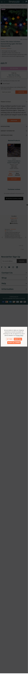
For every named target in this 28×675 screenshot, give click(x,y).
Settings (9, 339)
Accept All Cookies (14, 342)
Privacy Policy (19, 335)
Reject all (18, 339)
